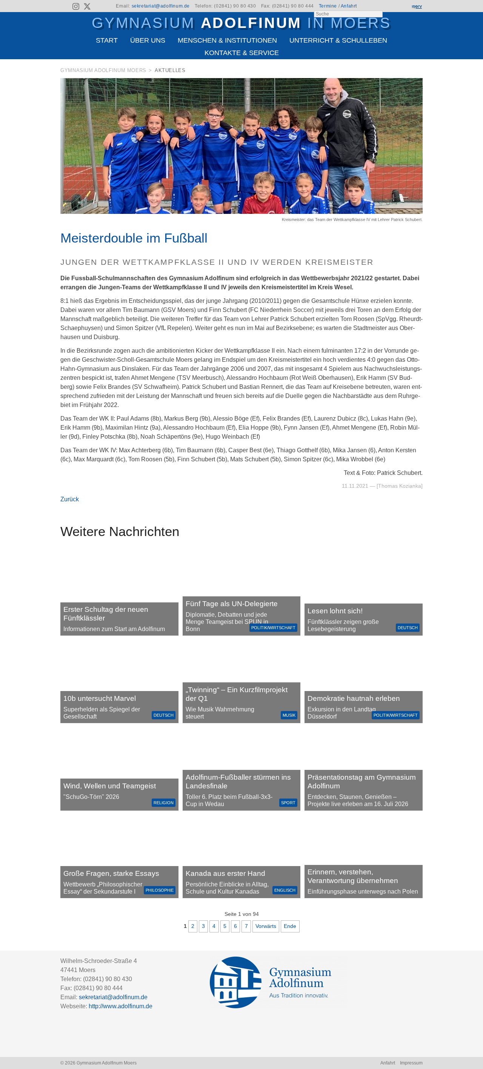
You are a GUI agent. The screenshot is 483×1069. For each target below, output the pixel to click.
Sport (288, 802)
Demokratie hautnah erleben (354, 698)
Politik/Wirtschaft (273, 627)
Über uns (147, 40)
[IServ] (417, 6)
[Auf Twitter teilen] (418, 72)
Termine (328, 6)
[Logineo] (403, 6)
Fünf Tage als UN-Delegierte (232, 604)
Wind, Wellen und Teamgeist (109, 786)
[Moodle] (390, 6)
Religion (164, 802)
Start (107, 40)
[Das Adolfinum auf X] (87, 7)
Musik (289, 715)
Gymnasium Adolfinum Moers (103, 70)
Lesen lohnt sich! (335, 611)
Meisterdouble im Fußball (134, 237)
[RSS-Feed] (65, 6)
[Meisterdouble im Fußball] (241, 212)
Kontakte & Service (242, 53)
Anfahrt (349, 6)
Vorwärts (265, 926)
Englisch (284, 890)
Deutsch (408, 627)
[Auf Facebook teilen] (408, 72)
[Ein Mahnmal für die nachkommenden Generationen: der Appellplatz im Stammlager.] (364, 856)
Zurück (69, 499)
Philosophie (160, 890)
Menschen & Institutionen (227, 40)
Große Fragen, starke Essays (111, 873)
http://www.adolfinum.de (120, 1006)
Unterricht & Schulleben (338, 40)
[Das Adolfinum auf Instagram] (76, 7)
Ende (290, 926)
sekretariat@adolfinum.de (161, 6)
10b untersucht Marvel (99, 698)
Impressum (411, 1063)
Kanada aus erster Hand (225, 873)
